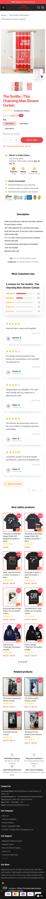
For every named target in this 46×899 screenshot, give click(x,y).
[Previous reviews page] (29, 490)
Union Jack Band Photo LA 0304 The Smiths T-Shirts (12, 574)
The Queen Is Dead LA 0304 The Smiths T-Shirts (33, 574)
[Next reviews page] (41, 490)
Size (4, 120)
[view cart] (42, 7)
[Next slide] (41, 51)
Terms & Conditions (9, 819)
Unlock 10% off (5, 888)
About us (5, 816)
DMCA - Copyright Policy (11, 826)
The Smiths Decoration (19, 15)
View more (23, 662)
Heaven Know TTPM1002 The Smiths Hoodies (11, 647)
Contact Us (6, 851)
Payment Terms (8, 844)
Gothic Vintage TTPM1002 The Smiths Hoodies (33, 647)
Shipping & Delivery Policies (12, 841)
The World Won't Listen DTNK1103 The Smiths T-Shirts (33, 611)
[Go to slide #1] (17, 86)
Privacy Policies (7, 823)
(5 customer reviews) (22, 111)
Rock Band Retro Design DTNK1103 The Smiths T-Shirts (12, 611)
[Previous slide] (4, 51)
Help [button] (41, 896)
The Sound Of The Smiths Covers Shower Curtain (33, 734)
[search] (38, 7)
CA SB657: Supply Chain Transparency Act (18, 830)
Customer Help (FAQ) (10, 855)
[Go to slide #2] (29, 86)
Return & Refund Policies (11, 848)
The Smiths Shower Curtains (13, 19)
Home (3, 15)
